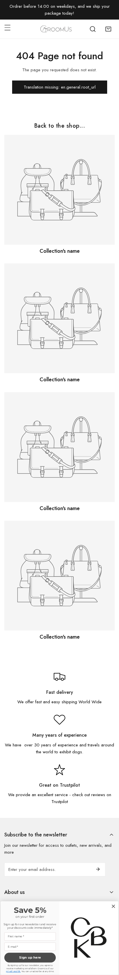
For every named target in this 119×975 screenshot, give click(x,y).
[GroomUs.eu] (56, 29)
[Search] (92, 29)
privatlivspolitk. (13, 971)
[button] (108, 29)
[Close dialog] (113, 906)
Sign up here (30, 957)
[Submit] (98, 869)
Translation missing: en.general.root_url (60, 87)
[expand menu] (7, 27)
